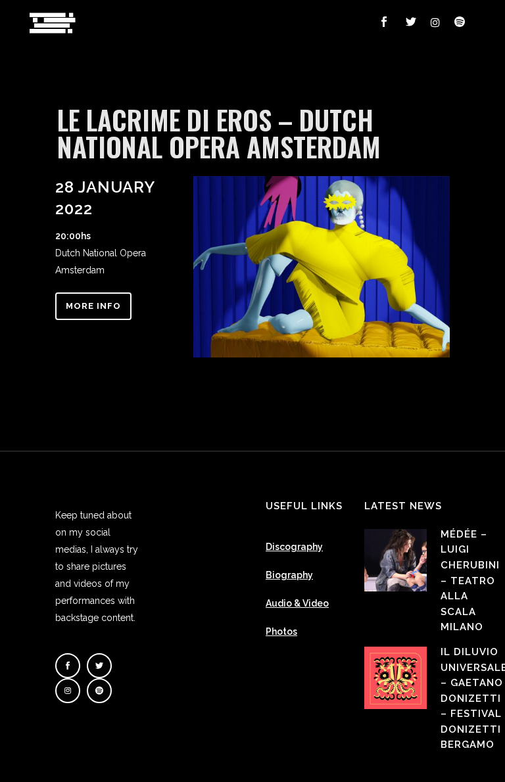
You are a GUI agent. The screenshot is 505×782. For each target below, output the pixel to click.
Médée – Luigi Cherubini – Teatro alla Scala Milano (470, 580)
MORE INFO (93, 306)
